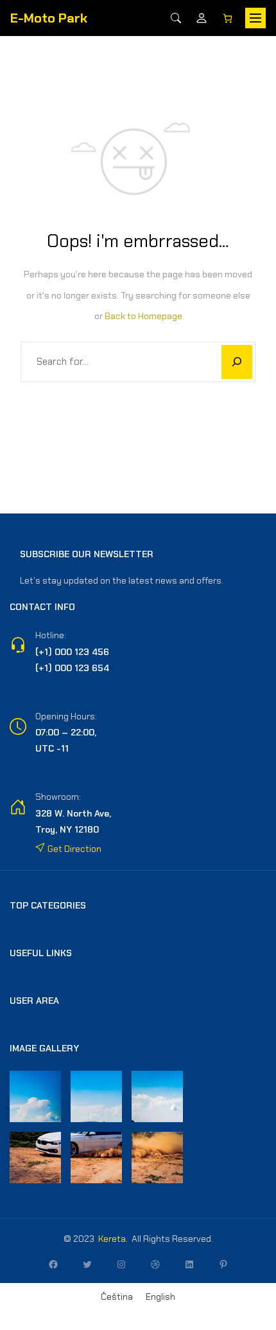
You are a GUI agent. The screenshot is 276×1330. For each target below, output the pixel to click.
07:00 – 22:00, (65, 732)
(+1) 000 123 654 (72, 668)
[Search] (176, 18)
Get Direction (73, 848)
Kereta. (113, 1238)
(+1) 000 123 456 (72, 652)
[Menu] (255, 18)
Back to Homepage (143, 316)
